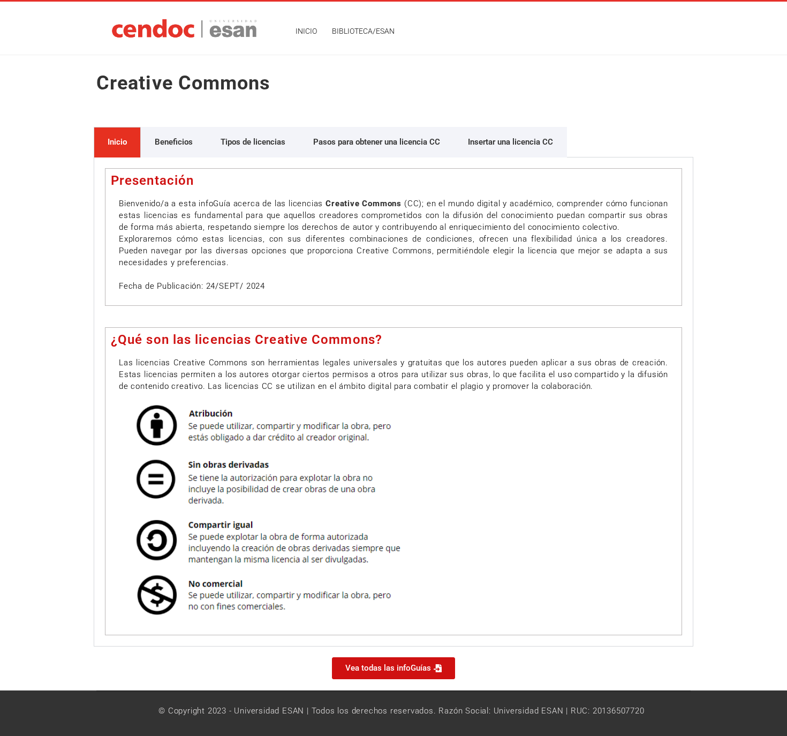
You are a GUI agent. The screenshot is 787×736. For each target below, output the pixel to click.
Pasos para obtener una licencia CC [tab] (376, 142)
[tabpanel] (393, 402)
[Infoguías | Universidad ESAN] (191, 28)
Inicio (306, 31)
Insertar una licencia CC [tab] (510, 142)
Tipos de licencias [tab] (253, 142)
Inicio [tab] (117, 142)
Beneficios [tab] (174, 142)
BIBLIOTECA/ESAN (363, 31)
